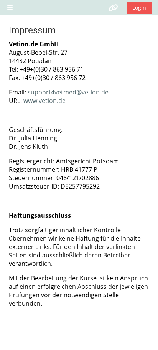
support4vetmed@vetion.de (68, 92)
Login (139, 7)
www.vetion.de (44, 100)
